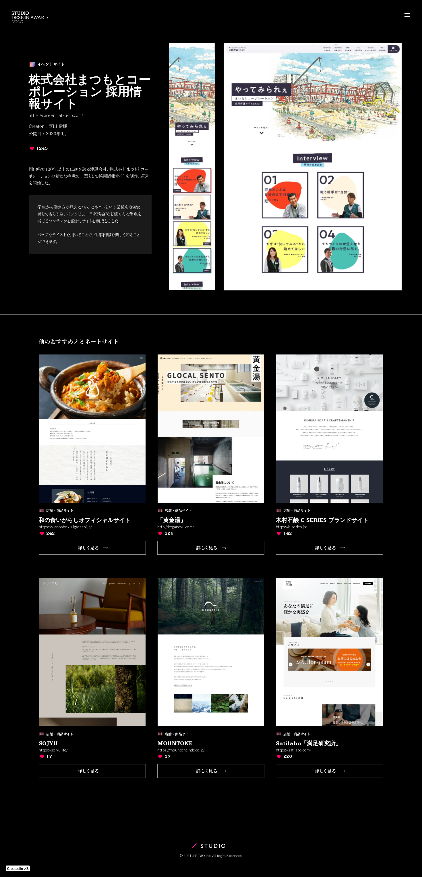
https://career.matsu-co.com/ (56, 115)
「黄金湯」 (171, 520)
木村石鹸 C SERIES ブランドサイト (322, 520)
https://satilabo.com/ (293, 750)
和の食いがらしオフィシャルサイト (85, 520)
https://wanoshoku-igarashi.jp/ (65, 527)
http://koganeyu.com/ (175, 527)
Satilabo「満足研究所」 (308, 743)
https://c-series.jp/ (291, 527)
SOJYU (48, 743)
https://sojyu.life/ (53, 750)
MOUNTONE (174, 743)
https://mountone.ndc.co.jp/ (181, 750)
